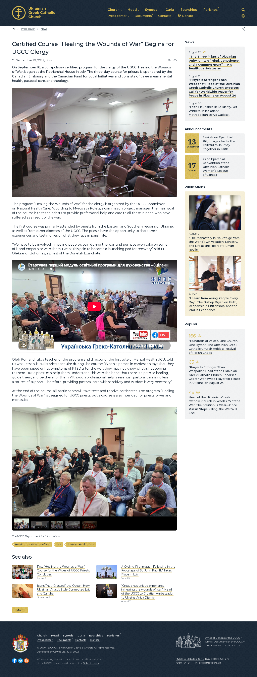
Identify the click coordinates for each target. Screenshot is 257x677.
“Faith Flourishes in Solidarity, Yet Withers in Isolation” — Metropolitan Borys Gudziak (213, 111)
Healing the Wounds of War (33, 544)
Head (55, 635)
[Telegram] (20, 660)
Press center (45, 639)
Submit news (91, 663)
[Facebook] (14, 660)
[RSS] (26, 660)
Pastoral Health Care (81, 544)
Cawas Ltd (59, 651)
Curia (81, 635)
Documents (64, 639)
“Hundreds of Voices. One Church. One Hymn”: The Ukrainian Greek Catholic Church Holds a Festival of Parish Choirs (213, 347)
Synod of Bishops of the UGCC (222, 637)
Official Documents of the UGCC (224, 641)
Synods (68, 635)
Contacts (80, 639)
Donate (95, 639)
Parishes (113, 635)
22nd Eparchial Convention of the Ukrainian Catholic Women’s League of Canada (216, 167)
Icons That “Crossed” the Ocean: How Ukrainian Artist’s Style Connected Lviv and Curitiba (63, 589)
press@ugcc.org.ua (210, 662)
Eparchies (96, 635)
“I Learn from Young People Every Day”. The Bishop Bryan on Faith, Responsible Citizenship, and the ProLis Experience (213, 304)
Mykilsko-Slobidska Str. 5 (190, 658)
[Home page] (13, 29)
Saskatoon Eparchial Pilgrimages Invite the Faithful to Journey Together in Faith (219, 143)
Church (42, 635)
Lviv (59, 544)
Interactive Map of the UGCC (221, 645)
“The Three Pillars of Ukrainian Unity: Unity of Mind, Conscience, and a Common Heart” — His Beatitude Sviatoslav (214, 62)
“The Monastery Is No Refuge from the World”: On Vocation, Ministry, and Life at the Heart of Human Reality (214, 243)
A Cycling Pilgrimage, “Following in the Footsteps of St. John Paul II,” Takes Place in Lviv (148, 570)
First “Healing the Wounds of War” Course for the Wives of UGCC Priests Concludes (63, 570)
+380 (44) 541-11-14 (187, 662)
